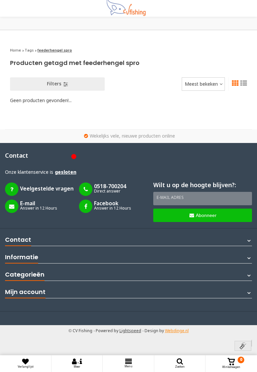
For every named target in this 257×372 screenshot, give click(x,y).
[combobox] (203, 84)
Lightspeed (130, 331)
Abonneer (206, 215)
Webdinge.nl (177, 331)
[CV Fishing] (128, 8)
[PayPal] (251, 343)
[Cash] (243, 346)
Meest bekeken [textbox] (201, 84)
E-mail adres (170, 198)
